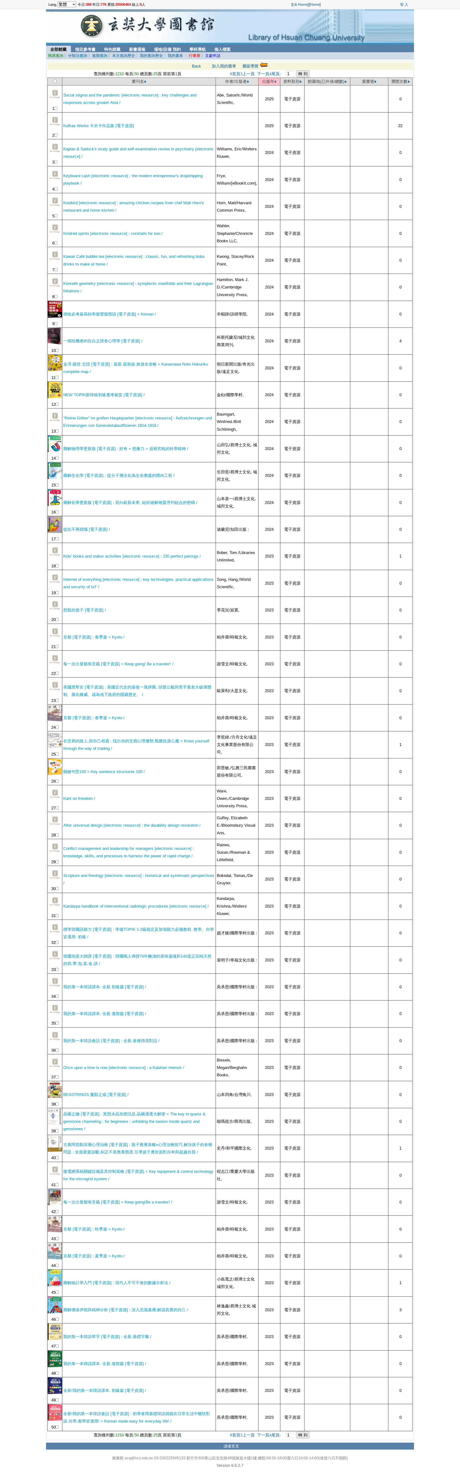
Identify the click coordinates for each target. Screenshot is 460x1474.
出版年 (268, 81)
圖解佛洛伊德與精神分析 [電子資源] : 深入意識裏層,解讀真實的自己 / (125, 1309)
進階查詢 (99, 56)
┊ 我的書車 (173, 56)
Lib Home (300, 4)
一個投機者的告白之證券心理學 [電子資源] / (103, 341)
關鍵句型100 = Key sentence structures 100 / (104, 771)
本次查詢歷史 (123, 56)
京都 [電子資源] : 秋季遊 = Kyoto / (94, 1229)
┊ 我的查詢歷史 (149, 56)
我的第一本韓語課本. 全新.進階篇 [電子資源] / (104, 1013)
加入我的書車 (224, 66)
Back (196, 66)
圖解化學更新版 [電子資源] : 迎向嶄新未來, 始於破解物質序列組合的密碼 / (130, 502)
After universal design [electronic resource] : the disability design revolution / (132, 825)
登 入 (404, 4)
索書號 (368, 81)
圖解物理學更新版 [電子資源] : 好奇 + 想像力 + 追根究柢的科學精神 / (125, 448)
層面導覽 (250, 66)
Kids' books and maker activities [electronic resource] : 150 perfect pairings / (132, 556)
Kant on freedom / (79, 798)
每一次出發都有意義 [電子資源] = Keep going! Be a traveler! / (118, 663)
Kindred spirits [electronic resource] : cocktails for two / (113, 233)
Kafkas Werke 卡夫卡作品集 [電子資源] (98, 125)
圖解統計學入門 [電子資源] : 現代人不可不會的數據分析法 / (117, 1282)
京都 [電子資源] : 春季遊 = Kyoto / (94, 637)
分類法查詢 (77, 56)
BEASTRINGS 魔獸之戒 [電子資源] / (96, 1094)
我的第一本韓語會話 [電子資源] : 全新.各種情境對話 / (111, 1040)
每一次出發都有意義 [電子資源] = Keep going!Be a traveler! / (117, 1202)
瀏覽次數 (399, 81)
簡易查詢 (55, 56)
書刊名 (138, 81)
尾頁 (276, 73)
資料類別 (291, 81)
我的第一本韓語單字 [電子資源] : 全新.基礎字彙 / (107, 1336)
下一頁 (263, 73)
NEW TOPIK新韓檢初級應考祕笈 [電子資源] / (104, 394)
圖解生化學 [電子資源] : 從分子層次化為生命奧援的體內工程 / (119, 475)
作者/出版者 (236, 81)
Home (315, 4)
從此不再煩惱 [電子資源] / (86, 529)
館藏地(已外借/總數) (326, 81)
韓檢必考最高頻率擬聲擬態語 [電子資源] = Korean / (109, 314)
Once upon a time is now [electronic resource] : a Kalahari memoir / (123, 1067)
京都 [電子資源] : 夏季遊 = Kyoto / (94, 1256)
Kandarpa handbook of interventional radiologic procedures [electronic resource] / (136, 906)
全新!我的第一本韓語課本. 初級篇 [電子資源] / (104, 1390)
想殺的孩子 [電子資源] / (84, 610)
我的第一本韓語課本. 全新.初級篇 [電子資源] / (104, 986)
